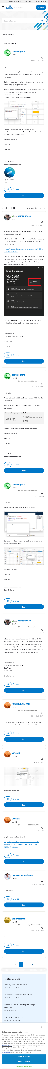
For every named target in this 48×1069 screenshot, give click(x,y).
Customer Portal (15, 2)
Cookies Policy (7, 1046)
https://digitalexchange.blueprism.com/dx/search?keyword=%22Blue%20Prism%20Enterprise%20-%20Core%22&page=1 (21, 844)
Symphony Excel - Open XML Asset (15, 985)
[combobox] (24, 20)
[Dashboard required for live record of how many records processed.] (41, 208)
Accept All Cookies (24, 1056)
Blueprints (8, 1010)
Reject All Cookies (24, 1061)
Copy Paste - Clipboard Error (14, 1017)
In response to (28, 381)
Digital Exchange (8, 34)
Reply (24, 195)
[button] (7, 189)
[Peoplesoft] (44, 208)
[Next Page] (32, 965)
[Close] (41, 1027)
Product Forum (10, 1020)
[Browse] (4, 7)
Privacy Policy (6, 1052)
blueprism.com (41, 2)
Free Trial (28, 2)
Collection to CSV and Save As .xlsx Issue (18, 995)
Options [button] (44, 34)
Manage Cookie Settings (24, 1066)
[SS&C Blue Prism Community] (14, 7)
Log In (41, 7)
